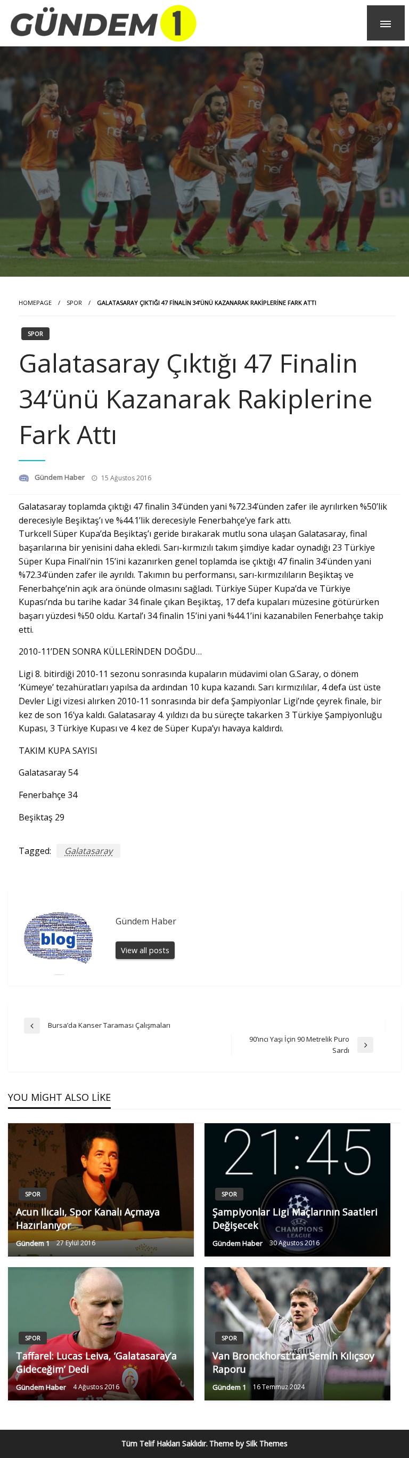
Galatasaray (88, 851)
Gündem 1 (33, 1243)
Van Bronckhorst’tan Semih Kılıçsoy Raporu (293, 1362)
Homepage (35, 303)
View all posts (145, 950)
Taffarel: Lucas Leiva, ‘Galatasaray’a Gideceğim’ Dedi (96, 1362)
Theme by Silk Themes (248, 1443)
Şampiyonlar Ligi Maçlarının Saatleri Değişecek (295, 1218)
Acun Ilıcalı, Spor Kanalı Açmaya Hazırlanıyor (88, 1218)
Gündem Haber (60, 477)
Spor (74, 303)
